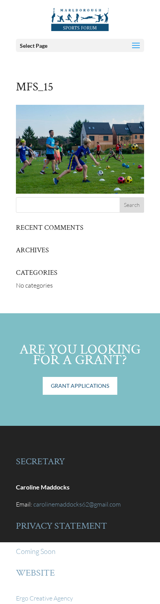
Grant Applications (80, 385)
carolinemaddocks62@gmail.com (77, 504)
